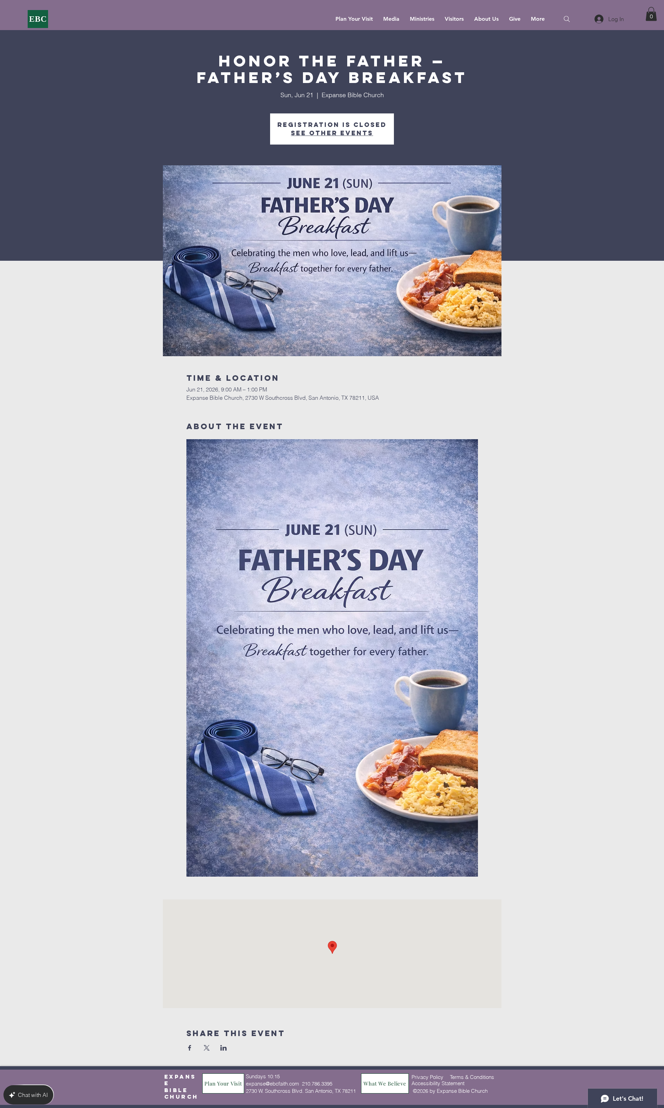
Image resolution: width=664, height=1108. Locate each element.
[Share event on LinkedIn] (223, 1048)
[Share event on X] (206, 1048)
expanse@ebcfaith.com (272, 1083)
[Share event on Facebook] (189, 1048)
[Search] (566, 19)
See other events (332, 133)
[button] (651, 14)
